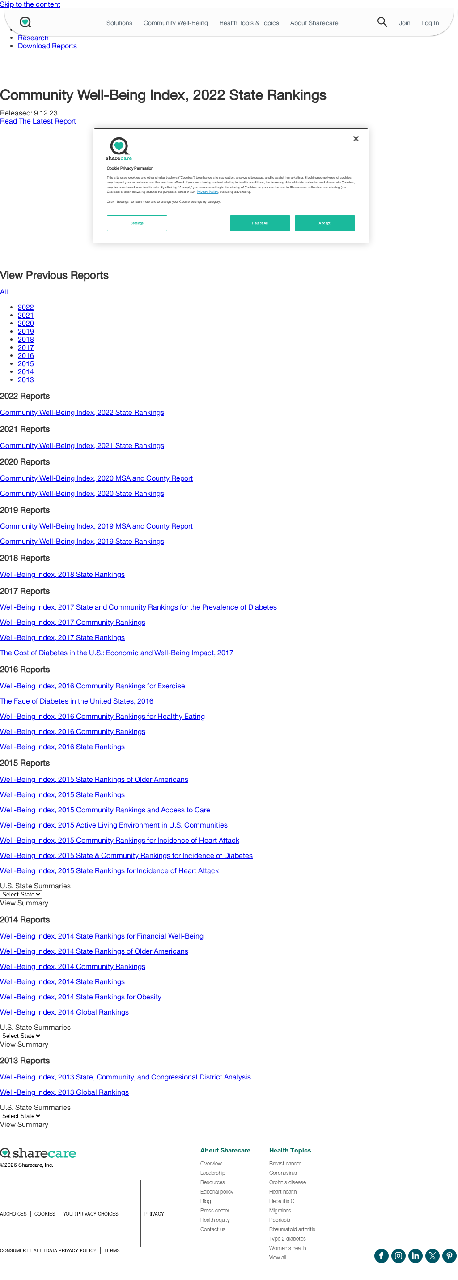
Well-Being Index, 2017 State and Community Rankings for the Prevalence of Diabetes (138, 607)
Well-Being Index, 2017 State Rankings (62, 637)
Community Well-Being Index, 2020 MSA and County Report (96, 478)
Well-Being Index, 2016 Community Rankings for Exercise (92, 686)
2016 (26, 355)
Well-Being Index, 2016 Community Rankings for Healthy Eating (102, 716)
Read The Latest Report (38, 121)
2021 (26, 315)
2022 (26, 307)
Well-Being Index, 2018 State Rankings (62, 574)
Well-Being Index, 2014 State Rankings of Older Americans (94, 951)
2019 (26, 331)
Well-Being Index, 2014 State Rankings (62, 981)
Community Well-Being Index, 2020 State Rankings (82, 493)
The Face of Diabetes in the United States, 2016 (76, 701)
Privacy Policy (207, 192)
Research (33, 38)
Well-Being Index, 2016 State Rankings (62, 746)
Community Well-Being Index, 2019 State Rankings (82, 541)
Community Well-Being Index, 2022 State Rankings (82, 412)
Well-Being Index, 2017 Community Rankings (72, 622)
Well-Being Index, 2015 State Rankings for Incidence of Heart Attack (109, 870)
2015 (26, 363)
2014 (26, 371)
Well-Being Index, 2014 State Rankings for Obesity (80, 997)
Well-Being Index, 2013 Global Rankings (64, 1092)
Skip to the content (30, 4)
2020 (26, 323)
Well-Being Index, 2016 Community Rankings (72, 731)
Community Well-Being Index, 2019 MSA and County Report (96, 526)
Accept (324, 223)
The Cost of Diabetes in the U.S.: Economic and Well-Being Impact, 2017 (116, 653)
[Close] (356, 139)
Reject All (260, 223)
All (4, 292)
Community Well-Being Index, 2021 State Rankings (82, 445)
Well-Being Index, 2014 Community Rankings (72, 966)
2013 (26, 379)
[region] (230, 185)
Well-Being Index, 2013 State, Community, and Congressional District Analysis (125, 1077)
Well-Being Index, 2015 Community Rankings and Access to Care (105, 810)
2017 (26, 347)
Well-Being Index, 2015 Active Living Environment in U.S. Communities (114, 825)
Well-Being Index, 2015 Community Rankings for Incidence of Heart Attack (119, 840)
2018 (26, 339)
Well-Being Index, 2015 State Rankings (62, 794)
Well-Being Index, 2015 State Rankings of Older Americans (94, 779)
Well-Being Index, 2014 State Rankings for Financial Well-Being (102, 936)
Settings (137, 223)
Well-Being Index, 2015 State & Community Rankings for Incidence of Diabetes (126, 855)
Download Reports (47, 46)
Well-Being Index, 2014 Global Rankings (64, 1012)
